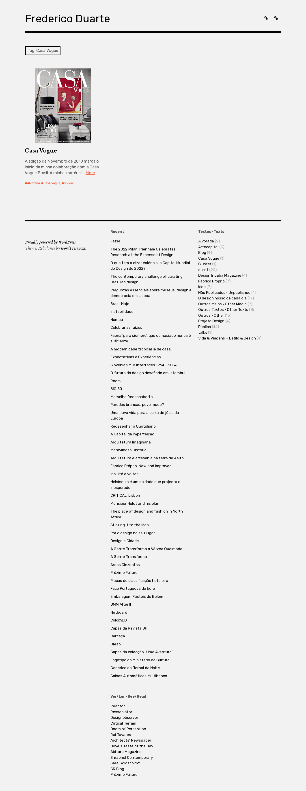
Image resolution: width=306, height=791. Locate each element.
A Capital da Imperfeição (132, 434)
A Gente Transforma (128, 556)
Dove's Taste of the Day (131, 746)
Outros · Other (211, 315)
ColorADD (118, 620)
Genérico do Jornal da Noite (135, 668)
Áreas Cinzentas (125, 564)
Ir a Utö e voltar (124, 474)
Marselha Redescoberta (131, 396)
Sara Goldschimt (125, 763)
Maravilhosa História (128, 450)
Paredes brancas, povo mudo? (137, 404)
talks (202, 332)
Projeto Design (211, 321)
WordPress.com (73, 248)
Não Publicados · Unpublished (224, 292)
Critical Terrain (123, 723)
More (90, 172)
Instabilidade (122, 311)
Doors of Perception (128, 729)
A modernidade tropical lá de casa (140, 349)
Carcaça (117, 636)
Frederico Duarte (67, 18)
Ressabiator (121, 712)
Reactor (117, 706)
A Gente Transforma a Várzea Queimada (146, 549)
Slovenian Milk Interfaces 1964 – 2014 (143, 365)
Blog (202, 252)
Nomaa (116, 319)
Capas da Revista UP (128, 628)
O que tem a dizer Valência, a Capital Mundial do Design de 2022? (150, 266)
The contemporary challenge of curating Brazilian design (146, 279)
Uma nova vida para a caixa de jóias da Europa (144, 415)
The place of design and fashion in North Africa (146, 514)
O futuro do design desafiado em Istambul (147, 373)
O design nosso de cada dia (222, 298)
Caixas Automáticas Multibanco (138, 676)
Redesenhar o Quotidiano (133, 426)
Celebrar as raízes (126, 327)
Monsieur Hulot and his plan (134, 503)
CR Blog (117, 769)
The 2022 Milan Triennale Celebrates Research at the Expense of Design (143, 252)
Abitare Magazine (126, 751)
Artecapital (208, 247)
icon (202, 286)
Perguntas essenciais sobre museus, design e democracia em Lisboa (151, 293)
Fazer (115, 241)
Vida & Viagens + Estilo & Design (227, 338)
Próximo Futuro (124, 572)
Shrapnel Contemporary (131, 757)
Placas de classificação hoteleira (139, 580)
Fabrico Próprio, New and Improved (141, 466)
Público (204, 326)
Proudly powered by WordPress (50, 242)
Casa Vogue (41, 150)
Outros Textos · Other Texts (223, 309)
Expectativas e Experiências (135, 357)
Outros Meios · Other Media (222, 304)
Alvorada (33, 183)
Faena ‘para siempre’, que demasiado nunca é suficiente (150, 338)
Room (115, 381)
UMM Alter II (120, 604)
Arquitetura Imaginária (130, 442)
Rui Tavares (120, 734)
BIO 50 (116, 388)
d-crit (203, 269)
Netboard (118, 612)
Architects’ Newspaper (130, 740)
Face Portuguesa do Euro (132, 588)
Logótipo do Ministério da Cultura (140, 660)
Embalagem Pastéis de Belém (136, 596)
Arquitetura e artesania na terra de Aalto (147, 458)
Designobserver (124, 717)
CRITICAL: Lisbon (125, 495)
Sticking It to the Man (129, 525)
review (68, 183)
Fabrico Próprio (211, 281)
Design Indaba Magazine (219, 275)
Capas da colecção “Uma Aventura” (141, 652)
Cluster (204, 264)
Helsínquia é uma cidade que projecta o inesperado (145, 484)
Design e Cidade (124, 541)
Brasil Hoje (119, 303)
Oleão (115, 644)
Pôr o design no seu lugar (132, 533)
